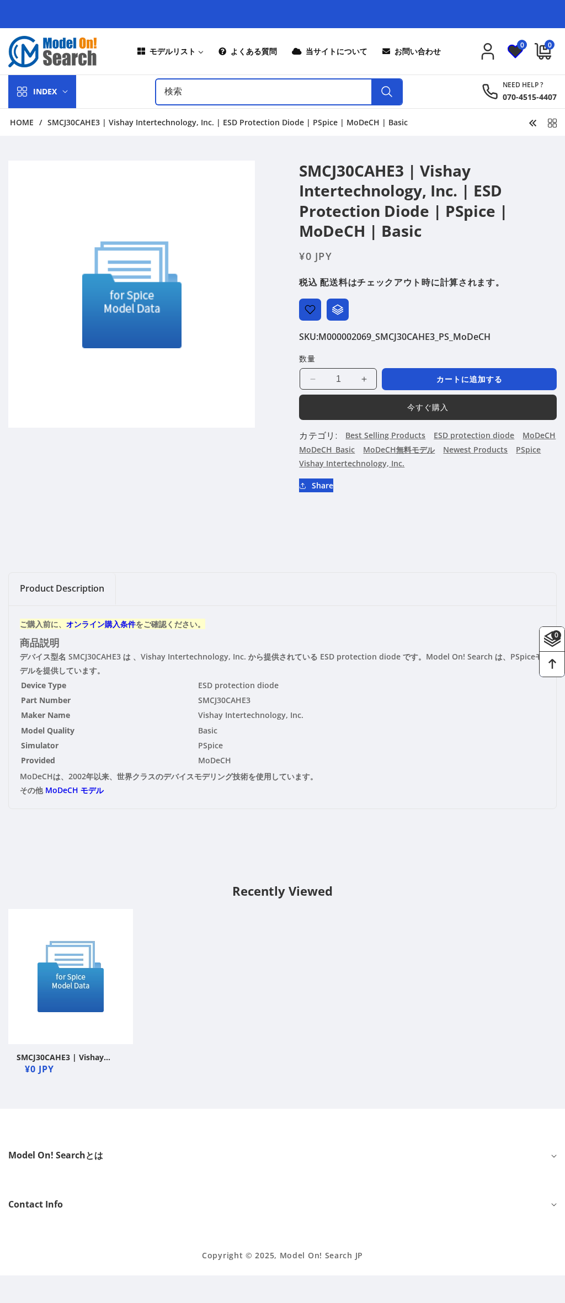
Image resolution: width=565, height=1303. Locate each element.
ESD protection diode (474, 435)
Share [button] (322, 485)
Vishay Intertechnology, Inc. (351, 463)
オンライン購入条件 (101, 624)
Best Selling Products (385, 435)
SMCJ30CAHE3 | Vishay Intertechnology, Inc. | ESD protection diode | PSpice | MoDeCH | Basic (69, 1057)
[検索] (386, 91)
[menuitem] (169, 51)
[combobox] (279, 91)
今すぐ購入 (428, 407)
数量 (307, 358)
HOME (22, 122)
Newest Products (475, 449)
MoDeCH (539, 435)
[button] (540, 51)
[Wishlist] (310, 310)
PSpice (528, 449)
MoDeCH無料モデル (399, 449)
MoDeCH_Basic (327, 449)
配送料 (334, 282)
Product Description (62, 588)
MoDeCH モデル (74, 790)
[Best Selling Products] (552, 122)
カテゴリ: (318, 435)
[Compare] (338, 310)
